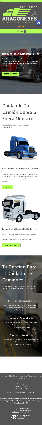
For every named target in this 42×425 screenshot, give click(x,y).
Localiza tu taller (11, 245)
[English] (19, 26)
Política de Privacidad (21, 386)
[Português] (21, 26)
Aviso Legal (21, 384)
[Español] (23, 26)
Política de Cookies (21, 388)
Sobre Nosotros (10, 74)
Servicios (7, 187)
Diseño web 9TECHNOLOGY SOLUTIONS (21, 393)
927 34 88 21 (5, 1)
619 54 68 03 (14, 1)
